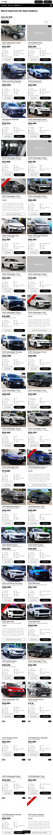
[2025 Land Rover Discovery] (13, 573)
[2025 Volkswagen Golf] (13, 457)
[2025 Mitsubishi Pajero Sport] (39, 457)
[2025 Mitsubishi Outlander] (39, 728)
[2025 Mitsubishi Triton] (39, 497)
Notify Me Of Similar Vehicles (13, 214)
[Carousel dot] (11, 39)
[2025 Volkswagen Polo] (13, 226)
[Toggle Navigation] (51, 5)
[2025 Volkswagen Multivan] (39, 226)
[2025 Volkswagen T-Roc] (13, 186)
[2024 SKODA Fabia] (39, 33)
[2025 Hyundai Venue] (39, 690)
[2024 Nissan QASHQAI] (13, 110)
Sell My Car (48, 2)
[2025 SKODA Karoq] (13, 651)
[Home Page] (4, 2)
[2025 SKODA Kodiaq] (39, 535)
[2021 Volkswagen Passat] (13, 766)
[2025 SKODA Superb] (13, 535)
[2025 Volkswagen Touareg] (13, 342)
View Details (7, 59)
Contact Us (39, 2)
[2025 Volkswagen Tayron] (39, 110)
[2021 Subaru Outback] (39, 805)
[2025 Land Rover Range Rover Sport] (13, 71)
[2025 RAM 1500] (39, 573)
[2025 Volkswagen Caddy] (13, 33)
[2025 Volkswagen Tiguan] (39, 148)
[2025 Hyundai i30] (39, 71)
